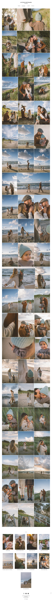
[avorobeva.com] (26, 3)
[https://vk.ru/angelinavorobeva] (28, 593)
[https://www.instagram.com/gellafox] (23, 593)
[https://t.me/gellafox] (26, 593)
